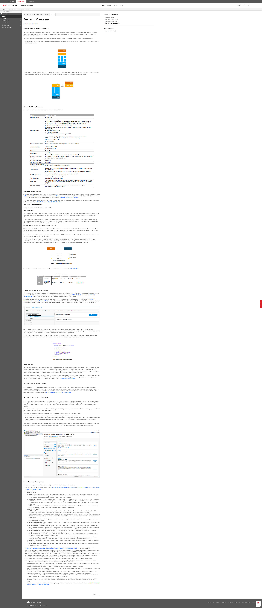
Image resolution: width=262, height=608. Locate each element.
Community (31, 1)
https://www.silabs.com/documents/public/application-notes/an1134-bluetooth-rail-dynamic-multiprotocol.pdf (52, 548)
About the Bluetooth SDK (111, 21)
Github (121, 5)
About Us (224, 602)
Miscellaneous (5, 25)
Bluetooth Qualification (31, 195)
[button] (239, 5)
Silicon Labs (11, 1)
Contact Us (237, 602)
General (4, 18)
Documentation (21, 1)
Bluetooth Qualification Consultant (70, 197)
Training (109, 5)
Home (103, 5)
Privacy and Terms (246, 602)
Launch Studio (56, 195)
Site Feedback (255, 602)
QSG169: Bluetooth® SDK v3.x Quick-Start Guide (49, 201)
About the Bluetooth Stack (111, 19)
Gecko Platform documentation (67, 378)
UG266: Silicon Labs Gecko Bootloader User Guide (63, 487)
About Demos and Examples (112, 23)
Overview (4, 16)
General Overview (109, 17)
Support (115, 5)
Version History (210, 602)
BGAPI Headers (74, 268)
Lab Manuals (5, 23)
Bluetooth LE (5, 14)
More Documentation (7, 27)
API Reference (5, 20)
